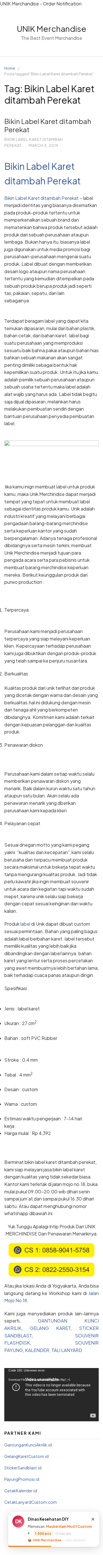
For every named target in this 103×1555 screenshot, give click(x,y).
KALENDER (37, 1350)
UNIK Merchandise (51, 28)
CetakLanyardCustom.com (30, 1502)
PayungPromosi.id (21, 1479)
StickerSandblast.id (22, 1467)
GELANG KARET (50, 1328)
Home (9, 68)
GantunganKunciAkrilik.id (28, 1444)
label (25, 924)
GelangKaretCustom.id (26, 1456)
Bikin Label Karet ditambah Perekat (47, 125)
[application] (51, 1394)
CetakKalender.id (20, 1490)
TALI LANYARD (66, 1350)
